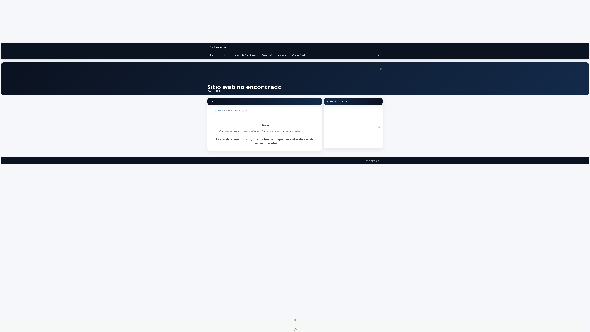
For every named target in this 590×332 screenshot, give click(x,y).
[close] (295, 320)
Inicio (216, 110)
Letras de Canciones (245, 55)
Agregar (282, 55)
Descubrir (267, 55)
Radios (214, 55)
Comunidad (298, 55)
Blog (225, 55)
